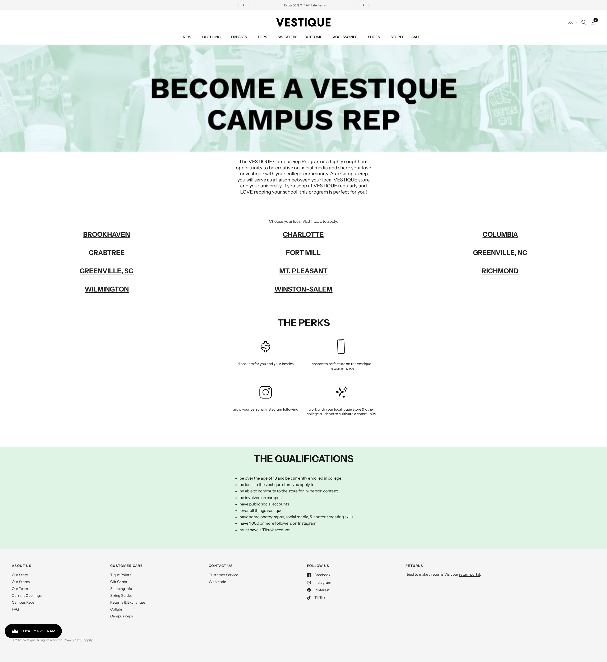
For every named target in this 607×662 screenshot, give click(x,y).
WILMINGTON (107, 289)
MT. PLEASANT (303, 271)
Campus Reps (23, 602)
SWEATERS (287, 37)
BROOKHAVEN (106, 234)
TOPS (262, 37)
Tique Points (120, 575)
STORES (397, 37)
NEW (187, 37)
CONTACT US (221, 565)
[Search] (583, 22)
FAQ (15, 609)
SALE (416, 37)
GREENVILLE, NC (500, 253)
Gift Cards (118, 581)
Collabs (116, 609)
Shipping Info (121, 588)
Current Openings (26, 595)
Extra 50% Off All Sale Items (304, 5)
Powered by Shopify (78, 640)
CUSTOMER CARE (126, 565)
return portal (469, 574)
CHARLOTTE (303, 234)
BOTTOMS (313, 37)
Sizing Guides (121, 595)
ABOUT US (21, 565)
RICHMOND (500, 271)
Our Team (20, 588)
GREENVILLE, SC (106, 271)
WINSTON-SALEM (303, 289)
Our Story (20, 575)
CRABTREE (107, 253)
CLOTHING (211, 37)
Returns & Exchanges (127, 602)
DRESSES (239, 37)
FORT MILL (303, 253)
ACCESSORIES (345, 37)
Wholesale (217, 581)
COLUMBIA (500, 234)
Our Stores (21, 581)
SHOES (374, 37)
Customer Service (223, 575)
